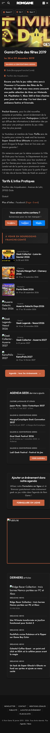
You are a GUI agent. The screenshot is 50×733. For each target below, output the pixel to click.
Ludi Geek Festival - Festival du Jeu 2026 (26, 454)
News (29, 724)
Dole (9, 70)
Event (35, 202)
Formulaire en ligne (28, 502)
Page (28, 202)
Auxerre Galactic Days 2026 (30, 306)
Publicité (13, 710)
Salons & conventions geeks (20, 64)
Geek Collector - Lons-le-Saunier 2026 (29, 255)
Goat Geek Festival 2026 (22, 436)
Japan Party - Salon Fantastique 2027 (27, 405)
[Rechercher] (8, 3)
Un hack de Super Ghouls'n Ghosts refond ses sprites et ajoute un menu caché (28, 668)
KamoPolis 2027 (24, 356)
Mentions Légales (37, 706)
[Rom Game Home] (25, 3)
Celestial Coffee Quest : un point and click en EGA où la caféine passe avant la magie (28, 651)
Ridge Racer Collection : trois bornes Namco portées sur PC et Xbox (27, 603)
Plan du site (25, 714)
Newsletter (9, 706)
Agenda (23, 724)
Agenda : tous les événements (25, 373)
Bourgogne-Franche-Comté (23, 70)
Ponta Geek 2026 (25, 289)
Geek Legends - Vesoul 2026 (30, 323)
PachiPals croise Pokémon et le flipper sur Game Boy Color (28, 636)
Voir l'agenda (38, 458)
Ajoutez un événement (30, 710)
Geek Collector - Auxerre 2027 (31, 339)
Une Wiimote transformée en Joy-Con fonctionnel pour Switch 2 (27, 622)
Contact (22, 706)
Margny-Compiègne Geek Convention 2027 (27, 421)
